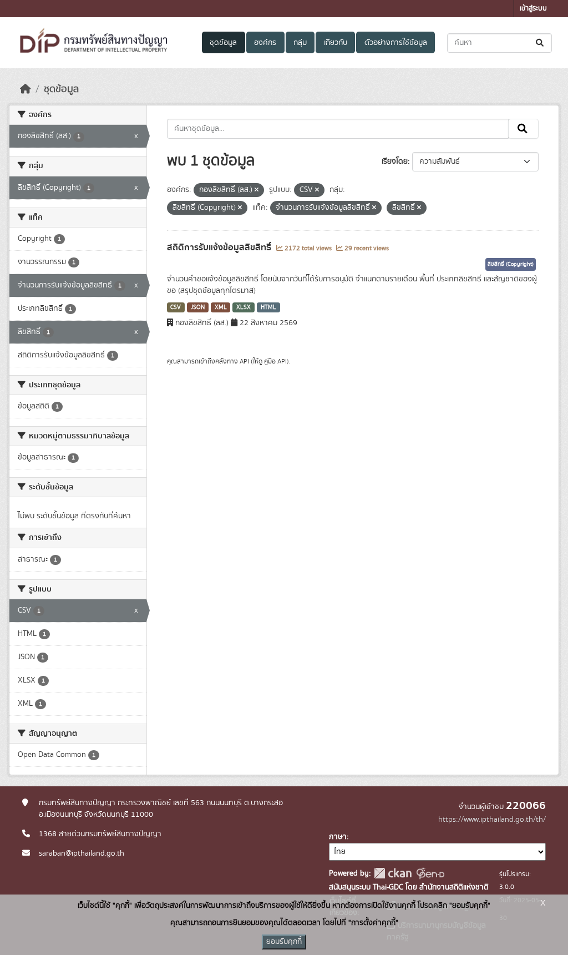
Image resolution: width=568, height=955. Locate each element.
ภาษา (338, 836)
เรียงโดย (395, 161)
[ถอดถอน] (256, 190)
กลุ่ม (300, 42)
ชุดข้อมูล (223, 42)
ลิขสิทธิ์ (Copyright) (511, 264)
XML (221, 307)
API (244, 361)
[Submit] (540, 43)
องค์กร (265, 42)
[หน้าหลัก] (25, 89)
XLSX (243, 307)
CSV (175, 307)
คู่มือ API (275, 361)
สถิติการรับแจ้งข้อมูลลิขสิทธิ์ (220, 247)
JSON (198, 307)
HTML (268, 307)
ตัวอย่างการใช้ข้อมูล (395, 42)
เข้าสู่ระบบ (533, 8)
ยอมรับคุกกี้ (284, 941)
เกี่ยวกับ (335, 42)
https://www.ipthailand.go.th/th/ (492, 819)
